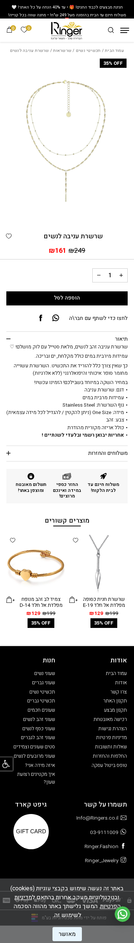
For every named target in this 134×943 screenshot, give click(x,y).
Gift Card (31, 831)
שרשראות (62, 50)
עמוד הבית (114, 50)
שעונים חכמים (41, 710)
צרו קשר (118, 692)
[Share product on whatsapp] (55, 318)
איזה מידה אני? (40, 765)
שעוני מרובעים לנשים (34, 756)
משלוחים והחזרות (108, 453)
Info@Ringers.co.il (97, 818)
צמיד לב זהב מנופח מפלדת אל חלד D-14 (41, 602)
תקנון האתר (115, 701)
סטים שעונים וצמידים (34, 747)
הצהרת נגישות (112, 728)
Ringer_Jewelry (101, 860)
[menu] (124, 30)
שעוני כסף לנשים (38, 728)
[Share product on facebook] (40, 318)
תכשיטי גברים (41, 701)
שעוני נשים (44, 673)
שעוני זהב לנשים (39, 719)
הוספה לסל (67, 298)
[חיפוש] (111, 30)
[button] (9, 236)
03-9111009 (104, 832)
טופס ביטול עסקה (109, 765)
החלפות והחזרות (110, 756)
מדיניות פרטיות (111, 737)
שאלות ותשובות (111, 747)
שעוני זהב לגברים (38, 737)
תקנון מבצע (115, 710)
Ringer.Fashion (101, 846)
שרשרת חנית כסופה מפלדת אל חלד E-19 (104, 602)
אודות (121, 682)
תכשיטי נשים (88, 50)
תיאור (121, 339)
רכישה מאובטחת (110, 719)
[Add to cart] (73, 599)
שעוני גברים (43, 682)
